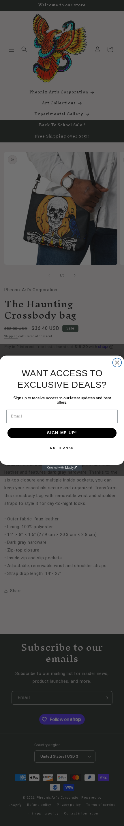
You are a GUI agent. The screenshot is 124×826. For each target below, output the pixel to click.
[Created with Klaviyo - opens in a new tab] (62, 467)
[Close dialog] (116, 362)
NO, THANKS (62, 447)
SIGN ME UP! (62, 432)
